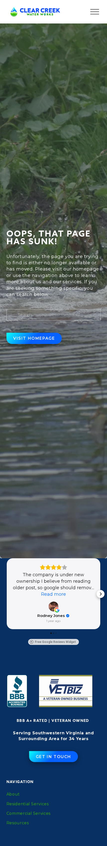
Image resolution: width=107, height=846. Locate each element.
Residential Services (27, 804)
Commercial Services (28, 813)
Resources (17, 823)
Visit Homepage (34, 338)
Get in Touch (53, 756)
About (13, 794)
